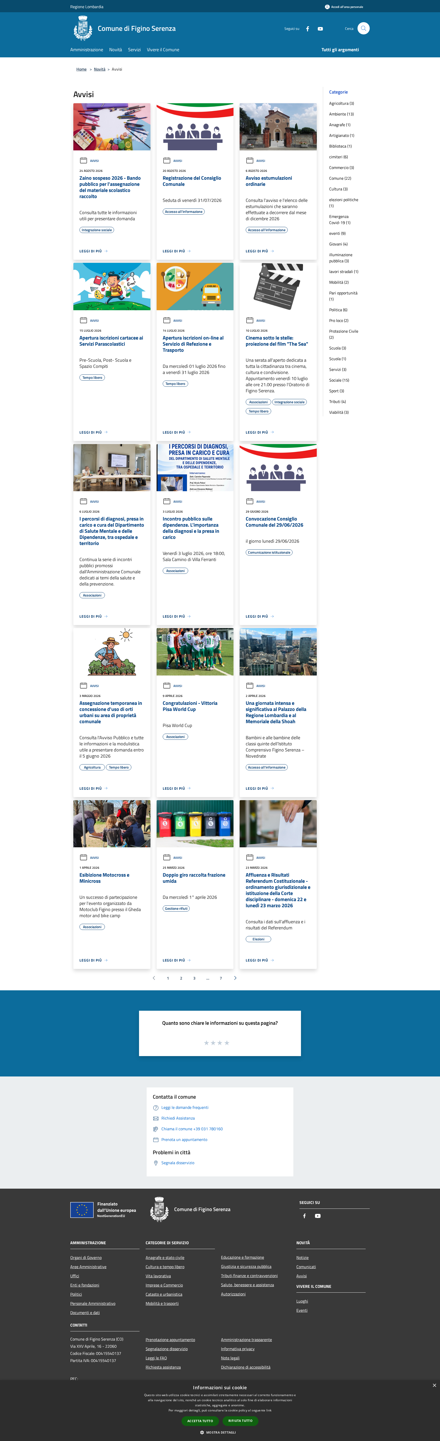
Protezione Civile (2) (343, 334)
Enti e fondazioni (84, 1285)
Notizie (302, 1257)
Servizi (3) (337, 369)
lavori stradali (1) (343, 271)
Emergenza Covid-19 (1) (339, 219)
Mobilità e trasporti (162, 1303)
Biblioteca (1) (340, 146)
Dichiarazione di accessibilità (245, 1367)
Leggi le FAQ (156, 1358)
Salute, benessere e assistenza (247, 1285)
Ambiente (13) (341, 114)
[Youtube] (318, 28)
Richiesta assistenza (163, 1367)
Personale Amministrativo (92, 1303)
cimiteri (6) (338, 157)
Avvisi (94, 160)
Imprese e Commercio (164, 1285)
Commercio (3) (341, 167)
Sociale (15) (339, 380)
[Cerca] (364, 28)
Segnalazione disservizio (167, 1349)
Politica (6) (338, 310)
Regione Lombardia (86, 7)
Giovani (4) (338, 244)
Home (81, 69)
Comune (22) (340, 178)
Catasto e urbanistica (164, 1294)
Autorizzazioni (233, 1294)
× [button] (434, 1385)
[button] (220, 1432)
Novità (99, 69)
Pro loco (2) (338, 320)
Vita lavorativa (158, 1276)
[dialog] (220, 1410)
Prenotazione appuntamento (170, 1339)
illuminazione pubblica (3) (340, 258)
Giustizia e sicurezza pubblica (246, 1266)
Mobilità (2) (339, 282)
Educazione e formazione (242, 1257)
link (268, 1410)
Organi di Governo (86, 1257)
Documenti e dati (85, 1312)
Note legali (230, 1358)
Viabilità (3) (339, 412)
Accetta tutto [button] (200, 1421)
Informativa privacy (238, 1349)
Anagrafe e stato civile (165, 1257)
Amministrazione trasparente (246, 1339)
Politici (76, 1294)
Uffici (74, 1276)
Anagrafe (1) (339, 125)
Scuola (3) (337, 348)
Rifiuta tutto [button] (240, 1421)
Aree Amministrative (88, 1267)
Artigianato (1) (341, 135)
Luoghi (302, 1301)
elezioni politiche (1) (343, 203)
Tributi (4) (337, 401)
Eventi (302, 1310)
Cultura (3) (338, 189)
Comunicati (306, 1267)
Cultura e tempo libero (165, 1267)
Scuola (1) (337, 359)
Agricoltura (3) (341, 103)
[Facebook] (305, 28)
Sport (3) (336, 391)
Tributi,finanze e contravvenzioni (249, 1276)
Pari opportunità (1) (343, 296)
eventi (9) (337, 233)
